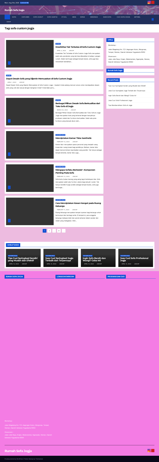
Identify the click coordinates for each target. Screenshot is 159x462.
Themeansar (39, 459)
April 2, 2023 (61, 50)
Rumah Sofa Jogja (14, 10)
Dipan (82, 17)
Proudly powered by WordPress (14, 459)
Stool (64, 17)
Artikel (137, 17)
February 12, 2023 (63, 141)
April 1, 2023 (12, 82)
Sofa (14, 17)
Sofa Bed (25, 17)
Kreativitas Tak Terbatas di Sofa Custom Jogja (78, 47)
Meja (74, 17)
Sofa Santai (52, 17)
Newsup (31, 459)
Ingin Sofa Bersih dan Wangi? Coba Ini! (122, 95)
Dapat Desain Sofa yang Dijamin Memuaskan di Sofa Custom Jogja (39, 78)
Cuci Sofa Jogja (123, 17)
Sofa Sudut (38, 17)
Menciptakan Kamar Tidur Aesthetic (73, 138)
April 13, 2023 (14, 264)
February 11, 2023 (63, 209)
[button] (149, 19)
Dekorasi (94, 17)
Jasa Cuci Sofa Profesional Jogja (120, 100)
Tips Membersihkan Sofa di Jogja (120, 105)
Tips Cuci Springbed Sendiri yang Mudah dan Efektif (127, 86)
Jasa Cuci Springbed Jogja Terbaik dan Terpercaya (126, 91)
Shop (9, 22)
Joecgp (71, 50)
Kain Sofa (107, 17)
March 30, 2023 (62, 110)
